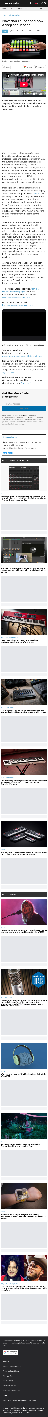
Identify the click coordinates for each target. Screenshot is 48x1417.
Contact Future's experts (12, 1366)
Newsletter (41, 67)
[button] (2, 3)
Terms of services (29, 415)
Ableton (36, 193)
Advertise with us (9, 1386)
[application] (24, 324)
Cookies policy (8, 1381)
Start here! (26, 383)
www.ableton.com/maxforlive (16, 297)
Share (8, 67)
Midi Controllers (14, 15)
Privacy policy (8, 1376)
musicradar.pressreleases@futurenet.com (22, 356)
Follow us (29, 67)
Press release (16, 31)
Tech (4, 15)
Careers (5, 1395)
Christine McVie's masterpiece (22, 9)
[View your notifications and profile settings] (30, 3)
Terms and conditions (11, 1371)
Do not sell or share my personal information (19, 1400)
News (5, 31)
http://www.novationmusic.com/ (17, 305)
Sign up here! (8, 372)
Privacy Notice (31, 417)
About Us (6, 1361)
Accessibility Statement (11, 1390)
